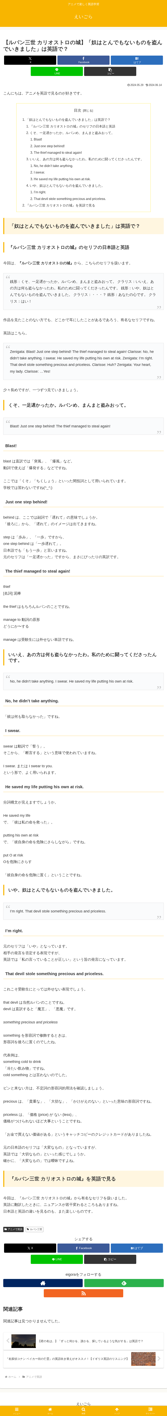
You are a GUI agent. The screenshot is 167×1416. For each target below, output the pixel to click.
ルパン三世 (36, 1229)
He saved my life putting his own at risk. (62, 179)
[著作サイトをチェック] (43, 1283)
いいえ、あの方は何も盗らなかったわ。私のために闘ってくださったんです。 (87, 159)
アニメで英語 (15, 1229)
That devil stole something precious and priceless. (70, 199)
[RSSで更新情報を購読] (83, 1293)
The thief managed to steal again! (58, 152)
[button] (110, 71)
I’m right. (40, 192)
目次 (77, 110)
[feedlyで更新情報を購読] (124, 1283)
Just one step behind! (49, 146)
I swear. (39, 172)
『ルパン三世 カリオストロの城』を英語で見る (60, 205)
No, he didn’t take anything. (53, 166)
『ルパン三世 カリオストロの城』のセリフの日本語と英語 (72, 126)
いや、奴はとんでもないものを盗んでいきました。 (67, 185)
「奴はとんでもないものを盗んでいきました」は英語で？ (68, 119)
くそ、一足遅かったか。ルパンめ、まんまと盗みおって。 (72, 133)
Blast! (38, 139)
